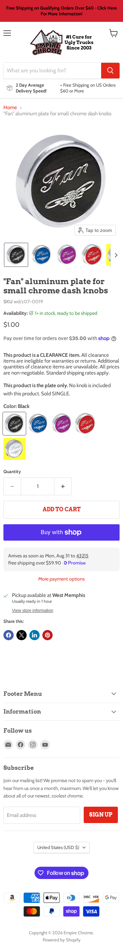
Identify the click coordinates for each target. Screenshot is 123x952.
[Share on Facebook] (8, 635)
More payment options (61, 579)
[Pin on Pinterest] (47, 635)
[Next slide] (115, 254)
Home (10, 108)
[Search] (110, 70)
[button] (16, 254)
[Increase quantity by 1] (63, 486)
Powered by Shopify (62, 939)
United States (58, 847)
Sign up (100, 814)
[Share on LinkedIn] (34, 635)
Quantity (12, 471)
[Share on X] (21, 635)
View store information (32, 610)
